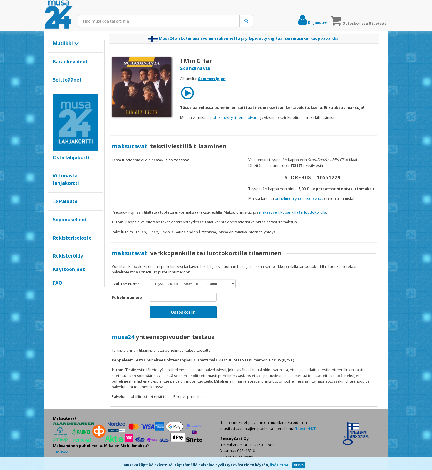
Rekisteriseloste (72, 238)
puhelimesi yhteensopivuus (234, 117)
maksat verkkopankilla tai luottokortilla (292, 212)
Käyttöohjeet (69, 269)
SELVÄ (299, 465)
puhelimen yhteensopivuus (299, 198)
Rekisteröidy (68, 256)
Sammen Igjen (212, 78)
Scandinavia (195, 68)
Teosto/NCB (306, 428)
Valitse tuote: (127, 283)
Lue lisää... (62, 451)
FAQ (57, 283)
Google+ (55, 292)
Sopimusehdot (70, 219)
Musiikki (63, 43)
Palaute (68, 201)
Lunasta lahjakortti (66, 179)
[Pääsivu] (58, 14)
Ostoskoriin (183, 312)
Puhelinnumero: (127, 297)
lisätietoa (279, 465)
